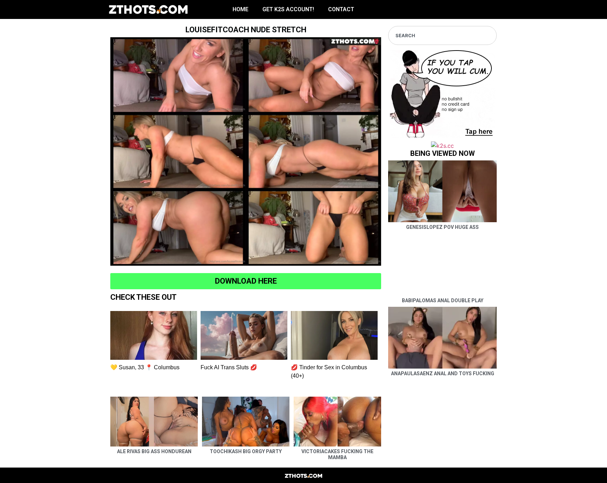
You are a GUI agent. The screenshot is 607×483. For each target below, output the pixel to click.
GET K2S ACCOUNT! (288, 9)
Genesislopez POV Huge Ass (442, 227)
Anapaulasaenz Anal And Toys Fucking (442, 373)
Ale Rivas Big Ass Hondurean (154, 451)
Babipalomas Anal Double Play (442, 300)
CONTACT (341, 9)
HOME (240, 9)
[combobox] (442, 35)
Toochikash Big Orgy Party (246, 451)
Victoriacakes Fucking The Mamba (337, 454)
